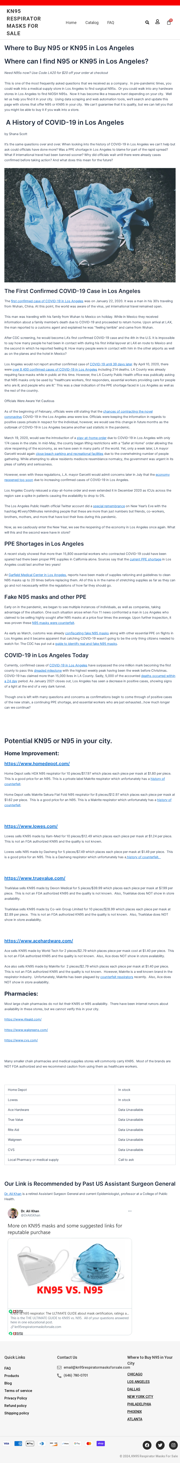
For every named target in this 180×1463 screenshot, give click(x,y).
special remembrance (109, 506)
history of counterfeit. (143, 857)
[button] (147, 22)
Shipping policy (16, 1413)
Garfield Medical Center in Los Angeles (37, 575)
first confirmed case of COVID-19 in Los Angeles (47, 301)
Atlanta (134, 1419)
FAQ (110, 22)
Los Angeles (138, 1382)
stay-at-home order (91, 438)
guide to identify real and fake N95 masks (86, 644)
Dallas (133, 1389)
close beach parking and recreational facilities (69, 454)
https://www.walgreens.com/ (26, 1030)
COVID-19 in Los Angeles (68, 665)
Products (11, 1376)
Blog (8, 1383)
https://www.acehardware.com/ (38, 941)
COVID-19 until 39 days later (111, 364)
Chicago (134, 1374)
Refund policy (15, 1406)
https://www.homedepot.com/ (37, 763)
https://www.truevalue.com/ (34, 878)
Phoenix (134, 1412)
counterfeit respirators (116, 977)
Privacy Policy (15, 1398)
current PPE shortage (145, 559)
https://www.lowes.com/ (31, 826)
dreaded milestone (48, 671)
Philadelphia (139, 1404)
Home (71, 22)
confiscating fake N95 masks (87, 633)
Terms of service (18, 1391)
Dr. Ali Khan (13, 1194)
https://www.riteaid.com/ (22, 1019)
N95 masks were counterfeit (53, 623)
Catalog (92, 22)
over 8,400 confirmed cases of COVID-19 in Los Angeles (55, 369)
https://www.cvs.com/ (21, 1040)
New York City (140, 1397)
